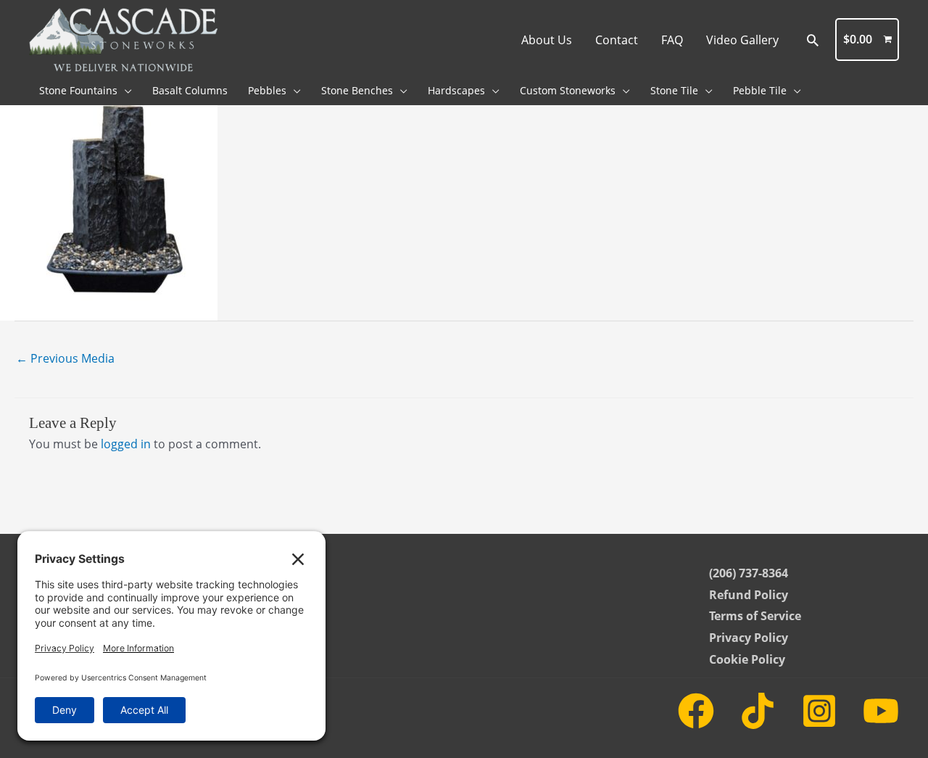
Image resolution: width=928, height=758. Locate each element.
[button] (813, 40)
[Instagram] (819, 711)
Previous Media (65, 358)
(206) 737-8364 (748, 573)
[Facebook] (696, 711)
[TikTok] (758, 711)
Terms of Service (755, 616)
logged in (126, 444)
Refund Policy (748, 595)
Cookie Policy (747, 659)
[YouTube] (881, 711)
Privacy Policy (748, 638)
